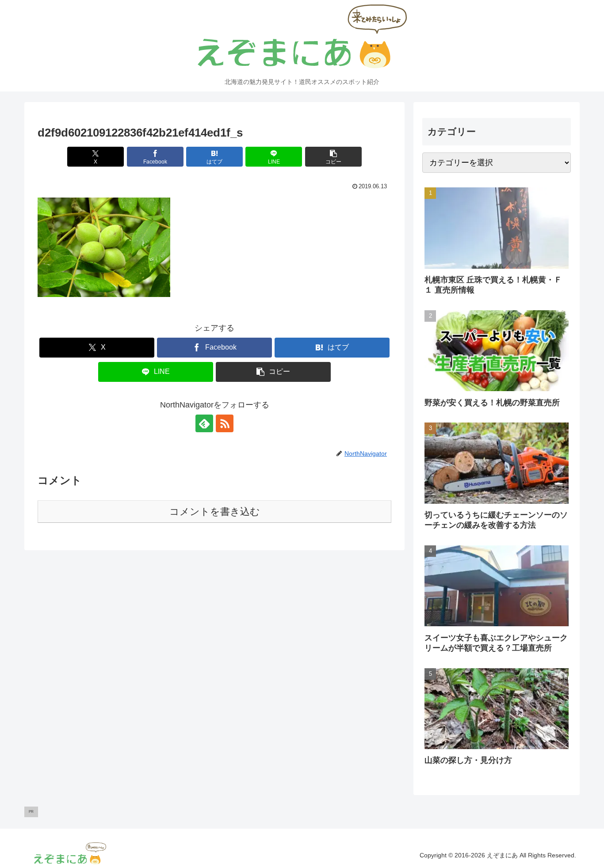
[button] (333, 157)
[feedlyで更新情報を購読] (204, 423)
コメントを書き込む (214, 511)
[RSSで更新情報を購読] (224, 423)
